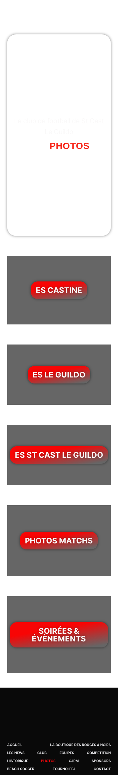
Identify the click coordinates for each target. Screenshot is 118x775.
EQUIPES (67, 753)
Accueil (14, 745)
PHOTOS (48, 761)
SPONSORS (101, 761)
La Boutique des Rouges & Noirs (80, 745)
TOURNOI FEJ (64, 769)
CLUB (42, 753)
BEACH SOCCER (20, 769)
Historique (17, 761)
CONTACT (102, 769)
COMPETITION (99, 753)
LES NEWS (16, 753)
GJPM (74, 761)
